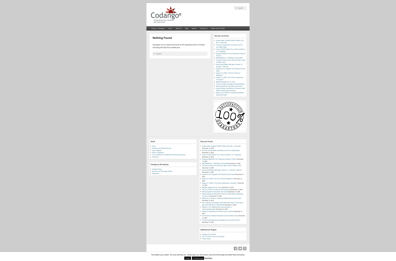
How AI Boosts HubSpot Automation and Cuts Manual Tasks (220, 216)
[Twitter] (240, 248)
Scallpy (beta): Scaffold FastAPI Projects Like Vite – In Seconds (221, 146)
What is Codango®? (158, 152)
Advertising (155, 173)
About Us (179, 28)
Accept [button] (188, 258)
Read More (208, 258)
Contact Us (203, 28)
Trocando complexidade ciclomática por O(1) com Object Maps (221, 150)
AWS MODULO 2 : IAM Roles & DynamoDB (229, 58)
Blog (186, 28)
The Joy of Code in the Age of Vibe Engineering (230, 84)
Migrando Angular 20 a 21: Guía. (225, 82)
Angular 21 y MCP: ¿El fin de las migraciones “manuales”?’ (219, 183)
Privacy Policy (206, 239)
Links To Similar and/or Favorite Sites (213, 236)
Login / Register (156, 150)
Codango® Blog (156, 169)
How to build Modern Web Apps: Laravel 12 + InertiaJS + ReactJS (222, 170)
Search (194, 28)
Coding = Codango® (158, 28)
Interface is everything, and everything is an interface (218, 211)
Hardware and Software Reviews (161, 148)
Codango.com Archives (209, 234)
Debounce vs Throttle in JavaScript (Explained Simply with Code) (221, 198)
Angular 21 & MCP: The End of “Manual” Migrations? (217, 179)
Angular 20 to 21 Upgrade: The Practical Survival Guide (218, 174)
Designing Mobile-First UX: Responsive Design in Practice (219, 159)
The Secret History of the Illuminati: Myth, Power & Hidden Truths (221, 165)
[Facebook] (235, 248)
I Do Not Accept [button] (198, 258)
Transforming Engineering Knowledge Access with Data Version (221, 220)
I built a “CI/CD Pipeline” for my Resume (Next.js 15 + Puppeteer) (221, 155)
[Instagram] (244, 248)
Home (170, 28)
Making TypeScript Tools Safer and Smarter (229, 86)
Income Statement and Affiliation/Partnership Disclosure (169, 155)
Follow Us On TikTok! (218, 28)
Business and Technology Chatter (162, 171)
